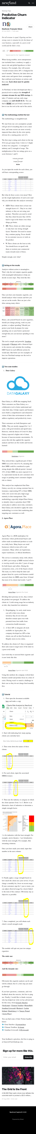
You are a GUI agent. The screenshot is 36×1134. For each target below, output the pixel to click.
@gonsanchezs (20, 1024)
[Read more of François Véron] (8, 24)
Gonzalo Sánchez (22, 1002)
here (7, 701)
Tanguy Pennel (24, 1011)
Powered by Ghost (18, 1119)
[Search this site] (29, 3)
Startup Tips (6, 11)
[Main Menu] (32, 3)
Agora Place (11, 592)
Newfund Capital (15, 1112)
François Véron (16, 29)
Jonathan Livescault (9, 1008)
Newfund (5, 29)
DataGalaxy (15, 456)
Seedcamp (6, 1005)
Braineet (14, 344)
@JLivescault (24, 1030)
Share (30, 27)
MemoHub (28, 1005)
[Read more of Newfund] (4, 24)
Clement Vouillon (17, 1005)
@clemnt (21, 1027)
